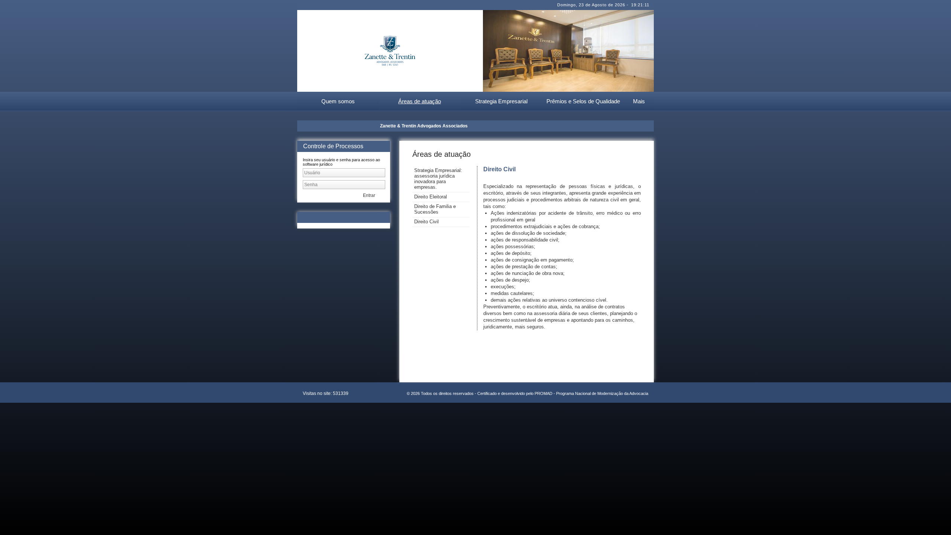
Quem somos (338, 101)
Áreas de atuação (419, 101)
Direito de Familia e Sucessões (435, 209)
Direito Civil (426, 221)
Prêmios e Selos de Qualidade (583, 101)
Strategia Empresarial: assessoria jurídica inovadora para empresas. (438, 179)
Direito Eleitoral (430, 197)
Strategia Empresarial (501, 101)
